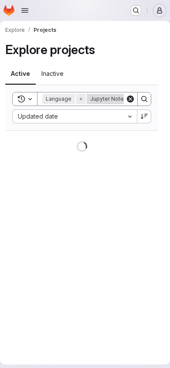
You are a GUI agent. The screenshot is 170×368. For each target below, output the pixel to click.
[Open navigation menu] (25, 10)
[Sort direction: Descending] (144, 116)
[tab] (20, 74)
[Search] (144, 99)
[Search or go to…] (136, 10)
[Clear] (130, 99)
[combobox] (74, 116)
